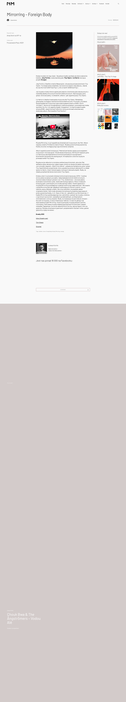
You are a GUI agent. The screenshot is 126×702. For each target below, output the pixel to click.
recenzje (62, 231)
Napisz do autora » (53, 249)
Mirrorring (58, 231)
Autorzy (87, 3)
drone (44, 231)
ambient (41, 231)
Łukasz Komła (13, 20)
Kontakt (107, 3)
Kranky (53, 231)
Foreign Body (49, 231)
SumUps (94, 3)
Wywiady (74, 3)
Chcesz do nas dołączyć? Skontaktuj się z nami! (107, 38)
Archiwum (80, 3)
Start (63, 3)
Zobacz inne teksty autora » (55, 250)
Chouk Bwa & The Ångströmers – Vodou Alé (24, 618)
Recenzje (68, 3)
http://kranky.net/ (42, 218)
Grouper (38, 226)
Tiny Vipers (39, 222)
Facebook (101, 3)
